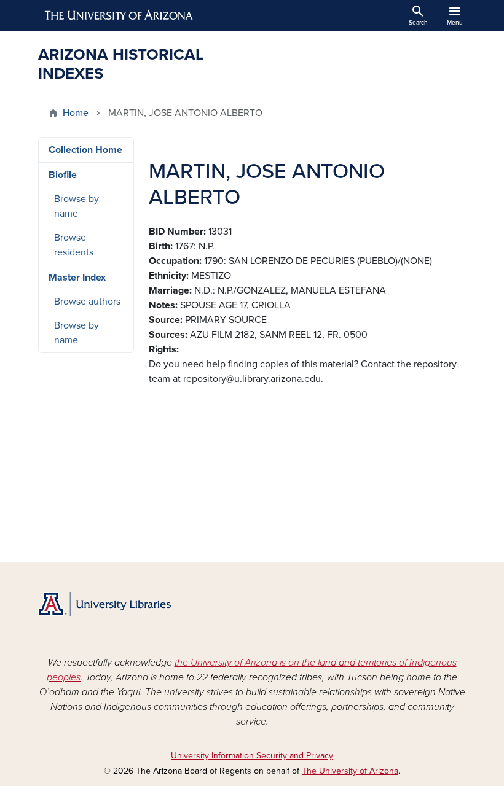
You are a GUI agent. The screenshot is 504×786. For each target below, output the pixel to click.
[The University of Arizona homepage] (119, 15)
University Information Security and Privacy (252, 755)
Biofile (63, 175)
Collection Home (85, 150)
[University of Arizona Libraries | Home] (104, 604)
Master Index (77, 277)
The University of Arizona (350, 771)
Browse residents (73, 245)
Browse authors (87, 301)
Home (76, 113)
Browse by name (76, 206)
